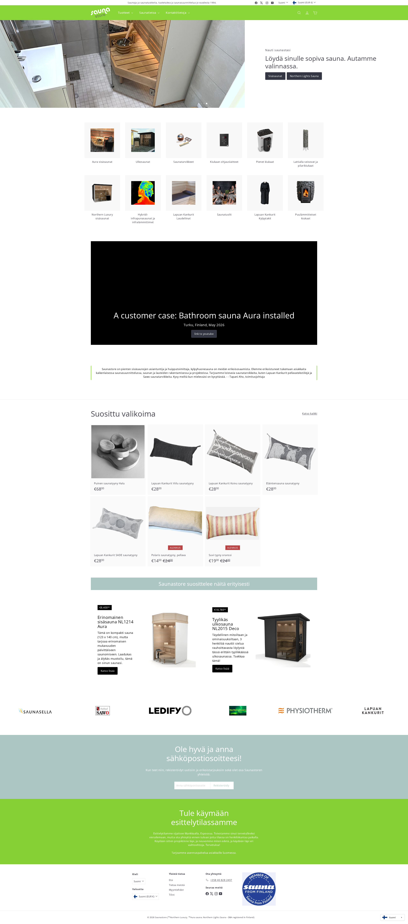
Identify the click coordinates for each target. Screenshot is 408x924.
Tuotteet (124, 13)
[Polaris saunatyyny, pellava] (175, 531)
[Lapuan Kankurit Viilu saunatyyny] (175, 460)
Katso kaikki (309, 413)
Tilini (172, 894)
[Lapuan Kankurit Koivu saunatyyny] (233, 460)
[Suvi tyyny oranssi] (233, 531)
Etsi (171, 880)
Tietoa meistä (177, 885)
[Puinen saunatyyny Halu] (118, 460)
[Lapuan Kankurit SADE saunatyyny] (118, 531)
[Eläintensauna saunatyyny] (290, 460)
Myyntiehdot (176, 889)
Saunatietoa (148, 13)
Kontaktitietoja (176, 13)
